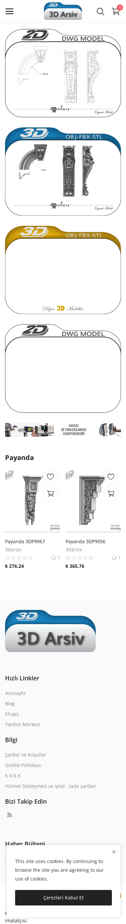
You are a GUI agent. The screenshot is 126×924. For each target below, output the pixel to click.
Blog (10, 703)
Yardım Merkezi (22, 724)
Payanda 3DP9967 (25, 541)
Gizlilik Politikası (23, 765)
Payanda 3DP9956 (86, 541)
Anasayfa (15, 693)
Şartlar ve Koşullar (25, 754)
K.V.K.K (13, 775)
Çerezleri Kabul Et (63, 897)
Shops (12, 714)
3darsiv (13, 549)
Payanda (19, 457)
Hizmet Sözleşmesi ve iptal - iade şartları (50, 786)
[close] (114, 852)
